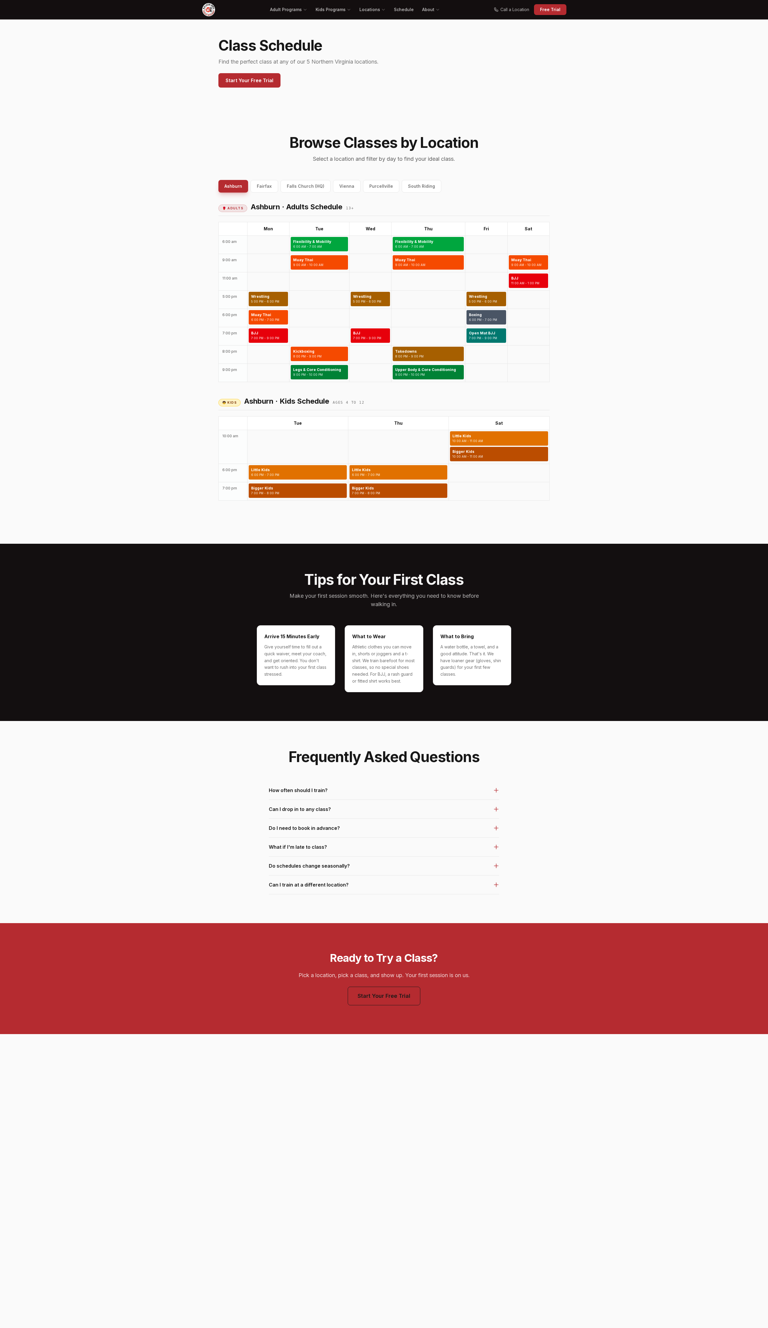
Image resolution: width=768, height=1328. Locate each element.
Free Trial (550, 9)
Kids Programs (331, 9)
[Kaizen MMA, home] (209, 9)
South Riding (421, 186)
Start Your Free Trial (249, 80)
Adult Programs (286, 9)
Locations (369, 9)
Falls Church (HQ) (305, 186)
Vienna (346, 186)
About (428, 9)
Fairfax (264, 186)
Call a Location (514, 9)
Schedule (404, 9)
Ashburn (233, 186)
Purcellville (381, 186)
